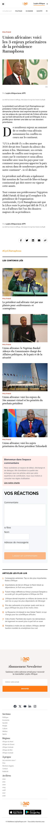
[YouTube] (25, 706)
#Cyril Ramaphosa (11, 251)
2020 (4, 784)
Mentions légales (8, 766)
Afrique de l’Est (7, 750)
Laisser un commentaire (25, 555)
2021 (3, 782)
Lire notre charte (12, 483)
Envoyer (25, 689)
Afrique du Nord (7, 742)
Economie (29, 11)
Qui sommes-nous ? (9, 760)
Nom (6, 532)
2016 (3, 796)
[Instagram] (34, 706)
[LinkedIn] (30, 706)
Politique (18, 11)
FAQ (3, 763)
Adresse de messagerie (16, 542)
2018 (3, 790)
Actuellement (7, 11)
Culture (4, 728)
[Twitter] (20, 706)
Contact (5, 769)
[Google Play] (33, 812)
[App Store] (16, 812)
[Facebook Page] (15, 706)
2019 (3, 787)
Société (39, 11)
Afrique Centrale (7, 747)
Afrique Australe (7, 753)
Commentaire (11, 502)
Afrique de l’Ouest (8, 744)
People (4, 726)
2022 (3, 779)
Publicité (5, 771)
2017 (3, 793)
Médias (4, 731)
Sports (4, 734)
